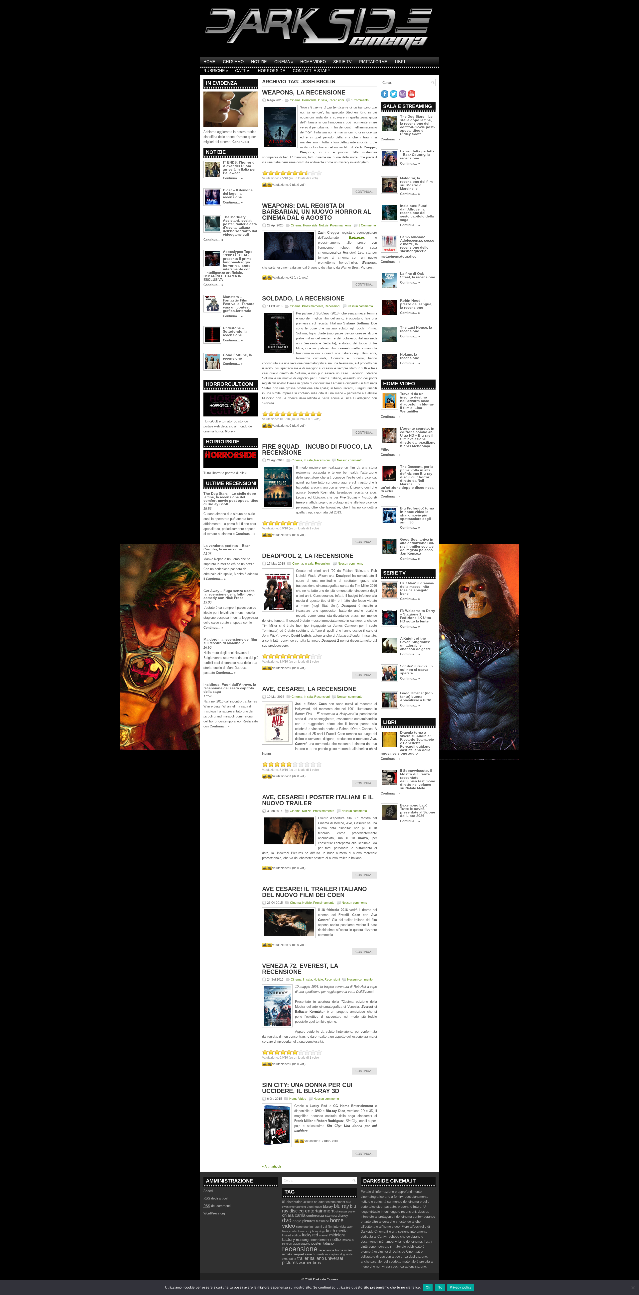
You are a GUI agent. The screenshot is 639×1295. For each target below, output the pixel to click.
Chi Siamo (233, 62)
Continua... (364, 192)
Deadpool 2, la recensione (307, 555)
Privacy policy (461, 1287)
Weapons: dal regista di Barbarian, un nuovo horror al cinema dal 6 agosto (316, 211)
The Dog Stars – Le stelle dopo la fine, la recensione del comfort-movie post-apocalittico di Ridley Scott (230, 499)
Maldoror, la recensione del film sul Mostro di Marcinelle (230, 641)
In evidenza (221, 83)
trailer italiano (310, 1258)
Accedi (208, 1191)
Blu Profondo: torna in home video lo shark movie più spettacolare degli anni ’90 (417, 515)
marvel (323, 1235)
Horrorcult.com (229, 384)
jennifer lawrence (299, 1231)
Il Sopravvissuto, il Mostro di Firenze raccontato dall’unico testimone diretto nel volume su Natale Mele (417, 779)
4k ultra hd (310, 1202)
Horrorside (271, 71)
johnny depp (317, 1231)
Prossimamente (340, 225)
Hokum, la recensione (409, 356)
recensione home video (335, 1250)
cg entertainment (316, 1210)
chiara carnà (293, 1215)
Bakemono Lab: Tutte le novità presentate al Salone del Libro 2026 (417, 810)
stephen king (337, 1254)
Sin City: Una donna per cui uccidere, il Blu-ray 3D (307, 1088)
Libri (400, 62)
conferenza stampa (321, 1215)
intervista (339, 1226)
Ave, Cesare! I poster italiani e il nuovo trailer (318, 800)
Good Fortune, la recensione (237, 356)
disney (343, 1215)
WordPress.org (214, 1213)
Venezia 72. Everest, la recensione (300, 968)
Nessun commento (360, 306)
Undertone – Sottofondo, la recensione (235, 331)
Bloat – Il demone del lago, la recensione (238, 193)
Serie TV (342, 62)
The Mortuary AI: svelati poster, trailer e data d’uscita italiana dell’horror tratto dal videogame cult (240, 225)
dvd (287, 1220)
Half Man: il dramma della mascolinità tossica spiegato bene (417, 588)
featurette (322, 1221)
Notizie (259, 62)
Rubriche (215, 70)
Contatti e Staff (311, 71)
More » (230, 431)
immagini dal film (321, 1226)
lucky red (310, 1235)
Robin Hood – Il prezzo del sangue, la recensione (416, 304)
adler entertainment (332, 1202)
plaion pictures (301, 1243)
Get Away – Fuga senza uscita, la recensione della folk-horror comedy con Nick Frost (229, 594)
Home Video (313, 62)
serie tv (310, 1254)
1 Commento (360, 100)
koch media (336, 1230)
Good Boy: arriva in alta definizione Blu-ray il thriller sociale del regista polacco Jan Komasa (417, 546)
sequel (298, 1254)
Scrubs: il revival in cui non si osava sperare (416, 669)
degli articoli (215, 1198)
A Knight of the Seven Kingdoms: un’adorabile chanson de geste (415, 643)
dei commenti (217, 1206)
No (440, 1287)
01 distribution (292, 1202)
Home (209, 62)
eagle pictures (304, 1221)
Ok (428, 1287)
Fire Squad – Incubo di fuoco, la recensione (317, 449)
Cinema (283, 61)
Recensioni (336, 100)
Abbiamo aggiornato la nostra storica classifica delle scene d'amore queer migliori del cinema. (229, 137)
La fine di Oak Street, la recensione (417, 275)
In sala (322, 100)
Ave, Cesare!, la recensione (309, 689)
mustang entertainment (312, 1240)
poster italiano (322, 1243)
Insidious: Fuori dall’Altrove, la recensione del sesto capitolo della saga (229, 688)
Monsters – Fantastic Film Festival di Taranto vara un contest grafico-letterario (239, 304)
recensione (300, 1249)
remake (287, 1254)
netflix (335, 1239)
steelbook (322, 1254)
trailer (292, 1259)
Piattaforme (373, 62)
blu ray (341, 1206)
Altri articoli (271, 1166)
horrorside (302, 1226)
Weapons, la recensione (303, 92)
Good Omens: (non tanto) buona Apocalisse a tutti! (416, 696)
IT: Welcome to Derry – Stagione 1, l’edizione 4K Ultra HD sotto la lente (417, 616)
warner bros (310, 1262)
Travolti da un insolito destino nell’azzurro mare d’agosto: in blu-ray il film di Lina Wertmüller (417, 402)
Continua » (240, 142)
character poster (345, 1211)
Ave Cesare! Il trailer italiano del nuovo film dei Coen (314, 892)
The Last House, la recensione (416, 329)
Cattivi (242, 71)
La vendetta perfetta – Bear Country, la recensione (226, 547)
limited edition (291, 1235)
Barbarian (356, 237)
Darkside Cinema (325, 1279)
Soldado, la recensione (303, 298)
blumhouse (314, 1206)
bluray (328, 1206)
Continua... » (233, 178)
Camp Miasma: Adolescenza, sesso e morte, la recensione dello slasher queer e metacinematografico (407, 246)
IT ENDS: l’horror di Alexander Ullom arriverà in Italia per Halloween (239, 167)
